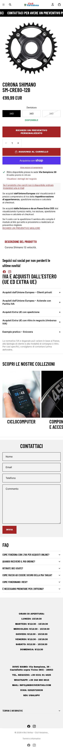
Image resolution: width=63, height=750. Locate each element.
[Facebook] (4, 272)
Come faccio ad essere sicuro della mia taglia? (27, 575)
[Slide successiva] (57, 400)
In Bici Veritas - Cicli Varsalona (35, 732)
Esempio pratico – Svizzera (31, 331)
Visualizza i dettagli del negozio (22, 179)
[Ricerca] (10, 4)
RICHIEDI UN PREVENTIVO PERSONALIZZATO (31, 132)
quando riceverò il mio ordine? (18, 561)
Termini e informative (32, 738)
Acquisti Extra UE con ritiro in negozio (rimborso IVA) (31, 322)
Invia (9, 530)
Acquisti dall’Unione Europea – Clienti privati (31, 292)
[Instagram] (9, 272)
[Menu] (3, 4)
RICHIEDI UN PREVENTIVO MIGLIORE (21, 228)
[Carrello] (59, 4)
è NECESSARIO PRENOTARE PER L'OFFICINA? (23, 588)
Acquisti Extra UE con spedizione (31, 312)
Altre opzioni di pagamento (31, 167)
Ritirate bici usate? (12, 568)
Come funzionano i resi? (14, 582)
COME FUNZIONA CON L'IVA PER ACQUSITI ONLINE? (25, 554)
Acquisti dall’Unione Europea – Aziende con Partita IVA (31, 302)
